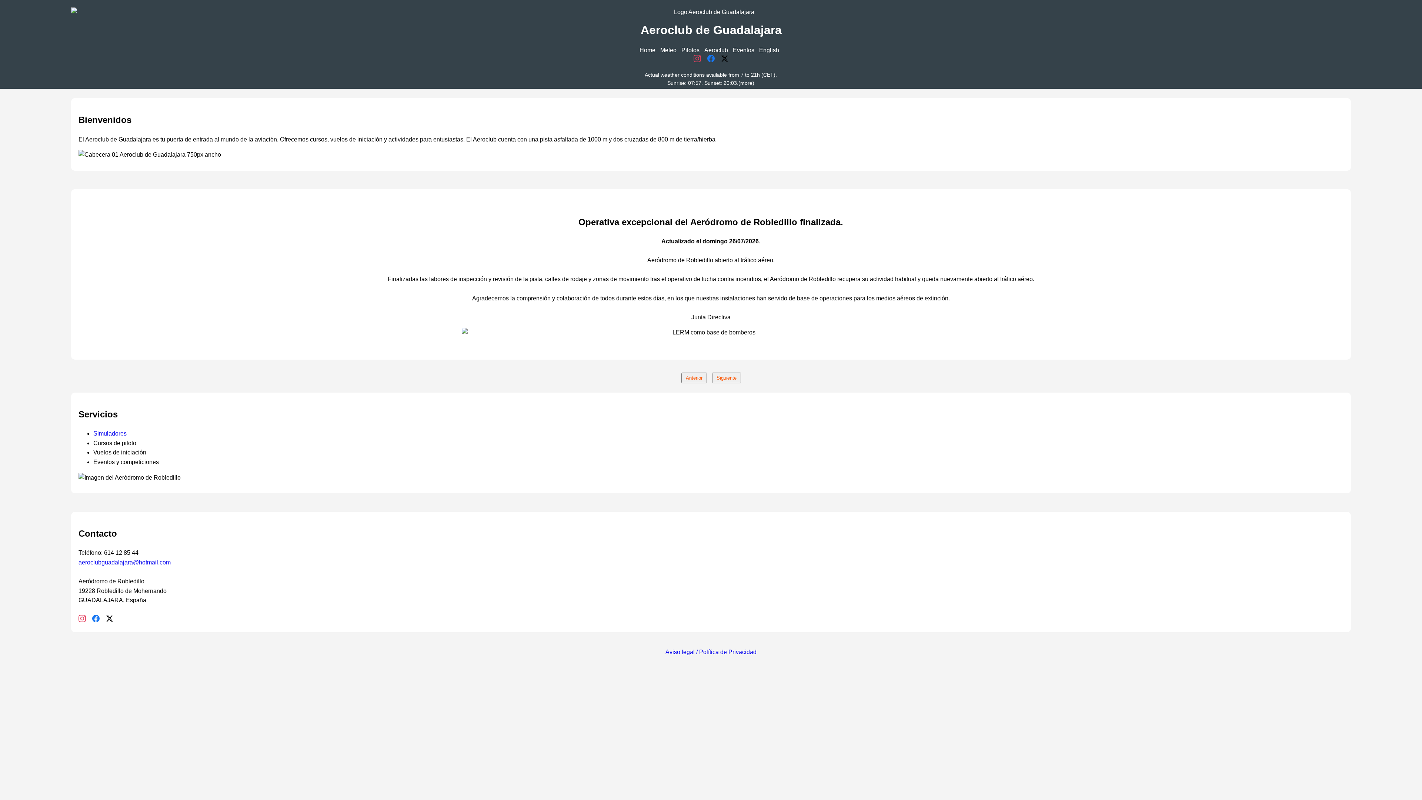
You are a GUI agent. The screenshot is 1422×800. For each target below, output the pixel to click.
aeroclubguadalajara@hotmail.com (125, 562)
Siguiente (727, 378)
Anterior (694, 378)
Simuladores (110, 433)
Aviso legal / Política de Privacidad (711, 652)
